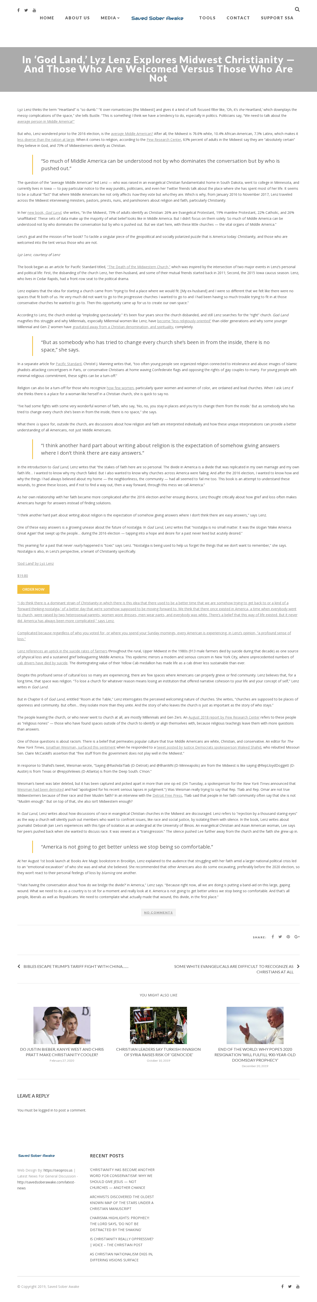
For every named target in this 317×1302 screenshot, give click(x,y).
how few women (120, 387)
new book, (44, 212)
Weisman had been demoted (40, 789)
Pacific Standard (68, 363)
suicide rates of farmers (88, 651)
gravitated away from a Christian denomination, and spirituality (123, 326)
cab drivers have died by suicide (42, 663)
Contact (238, 17)
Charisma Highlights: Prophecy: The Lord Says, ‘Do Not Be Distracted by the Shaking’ (120, 1223)
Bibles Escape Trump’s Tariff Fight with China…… (76, 966)
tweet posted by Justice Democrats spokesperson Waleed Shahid (209, 747)
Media (108, 17)
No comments (158, 912)
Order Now (33, 589)
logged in (46, 1110)
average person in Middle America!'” (46, 121)
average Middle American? (132, 133)
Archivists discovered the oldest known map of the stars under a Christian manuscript (122, 1202)
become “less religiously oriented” (184, 320)
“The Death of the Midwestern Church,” (138, 266)
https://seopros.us (58, 1170)
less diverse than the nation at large (46, 139)
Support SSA (277, 17)
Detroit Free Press (167, 795)
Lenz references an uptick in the (43, 651)
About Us (77, 17)
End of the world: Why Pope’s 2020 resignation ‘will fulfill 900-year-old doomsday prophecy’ (255, 1054)
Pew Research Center (164, 139)
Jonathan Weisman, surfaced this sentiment (81, 747)
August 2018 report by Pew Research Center (224, 717)
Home (47, 17)
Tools (207, 17)
